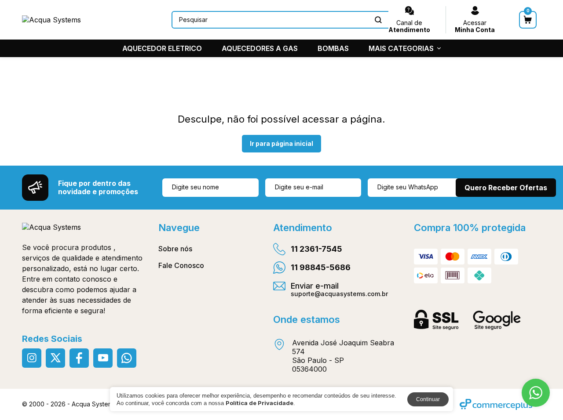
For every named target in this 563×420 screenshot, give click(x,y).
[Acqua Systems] (51, 20)
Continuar (428, 399)
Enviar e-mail (339, 289)
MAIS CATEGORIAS (401, 48)
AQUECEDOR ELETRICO (162, 48)
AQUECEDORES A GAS (260, 48)
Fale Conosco (181, 265)
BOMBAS (333, 48)
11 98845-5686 (321, 267)
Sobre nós (175, 248)
